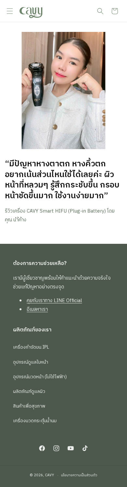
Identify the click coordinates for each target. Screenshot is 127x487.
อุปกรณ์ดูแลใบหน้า (30, 362)
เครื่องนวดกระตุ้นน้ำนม (35, 420)
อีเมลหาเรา (37, 309)
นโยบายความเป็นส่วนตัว (79, 475)
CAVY (49, 475)
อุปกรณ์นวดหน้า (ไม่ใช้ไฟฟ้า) (40, 377)
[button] (10, 11)
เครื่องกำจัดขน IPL (31, 347)
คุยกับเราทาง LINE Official (54, 301)
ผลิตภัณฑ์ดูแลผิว (29, 391)
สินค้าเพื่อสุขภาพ (29, 406)
